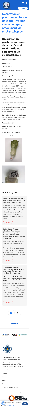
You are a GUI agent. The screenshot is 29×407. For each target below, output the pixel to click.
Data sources (6, 377)
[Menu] (23, 3)
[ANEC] (23, 332)
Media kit (4, 380)
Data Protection (6, 370)
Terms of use (6, 384)
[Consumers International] (18, 398)
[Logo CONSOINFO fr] (6, 5)
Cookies (4, 373)
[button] (26, 3)
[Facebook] (11, 313)
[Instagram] (18, 313)
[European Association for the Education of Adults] (14, 332)
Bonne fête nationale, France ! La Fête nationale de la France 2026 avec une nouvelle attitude (14, 201)
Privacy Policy (11, 405)
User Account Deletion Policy (10, 387)
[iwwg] (6, 332)
